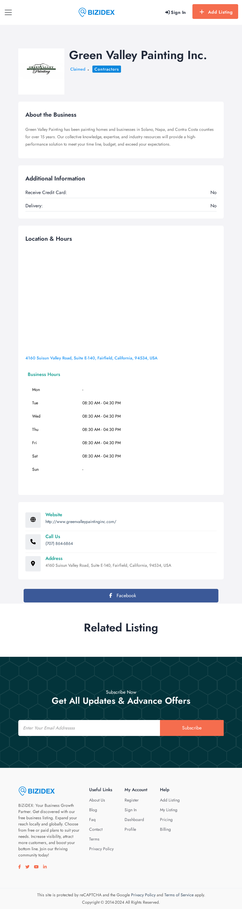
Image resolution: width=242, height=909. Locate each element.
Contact (95, 829)
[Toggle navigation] (8, 12)
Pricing (166, 819)
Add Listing (220, 12)
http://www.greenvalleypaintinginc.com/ (80, 521)
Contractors (106, 69)
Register (132, 800)
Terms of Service (179, 895)
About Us (97, 800)
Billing (165, 829)
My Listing (168, 810)
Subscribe (192, 727)
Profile (130, 829)
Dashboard (134, 819)
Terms (94, 839)
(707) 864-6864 (59, 543)
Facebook (125, 595)
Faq (92, 819)
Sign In (131, 810)
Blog (93, 810)
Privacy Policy (101, 849)
